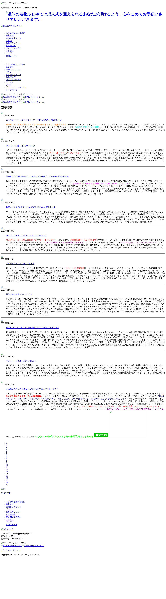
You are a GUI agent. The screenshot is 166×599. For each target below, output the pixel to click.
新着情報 (10, 35)
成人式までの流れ (13, 48)
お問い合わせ (11, 56)
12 (7, 469)
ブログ (9, 53)
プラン (9, 41)
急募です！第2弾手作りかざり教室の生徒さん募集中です (30, 207)
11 (7, 467)
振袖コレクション (13, 38)
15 (7, 476)
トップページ (11, 90)
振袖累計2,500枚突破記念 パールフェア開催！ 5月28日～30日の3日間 (37, 176)
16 (7, 478)
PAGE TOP (5, 493)
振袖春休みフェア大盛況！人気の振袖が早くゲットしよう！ (32, 389)
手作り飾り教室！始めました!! (19, 294)
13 (7, 471)
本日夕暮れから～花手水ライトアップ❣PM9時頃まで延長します (34, 120)
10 (7, 465)
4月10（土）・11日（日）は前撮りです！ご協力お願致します (32, 328)
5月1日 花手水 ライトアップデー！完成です (26, 235)
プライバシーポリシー (10, 550)
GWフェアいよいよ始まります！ (20, 264)
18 (7, 482)
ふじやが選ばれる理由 (15, 33)
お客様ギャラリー (13, 43)
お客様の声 (11, 46)
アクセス (10, 51)
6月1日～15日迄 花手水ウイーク (20, 146)
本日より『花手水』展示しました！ (21, 361)
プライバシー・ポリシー (16, 87)
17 (7, 480)
